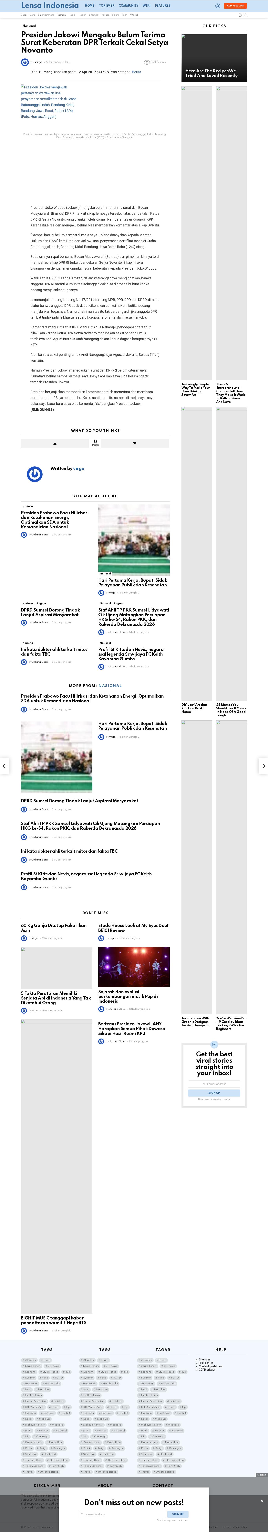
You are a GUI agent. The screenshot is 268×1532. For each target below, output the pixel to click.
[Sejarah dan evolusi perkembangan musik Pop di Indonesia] (134, 967)
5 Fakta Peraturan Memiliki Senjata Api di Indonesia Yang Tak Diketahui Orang (56, 998)
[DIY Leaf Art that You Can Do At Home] (196, 554)
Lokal (28, 1419)
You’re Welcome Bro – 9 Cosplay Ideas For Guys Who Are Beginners (231, 1024)
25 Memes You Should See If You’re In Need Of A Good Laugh (231, 710)
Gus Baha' (31, 1383)
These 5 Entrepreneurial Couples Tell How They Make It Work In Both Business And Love (230, 393)
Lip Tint (65, 1413)
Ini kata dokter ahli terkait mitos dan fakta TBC (69, 851)
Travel (29, 1472)
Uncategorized (49, 1472)
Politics (105, 15)
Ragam (41, 603)
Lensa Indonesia (50, 6)
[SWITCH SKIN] (240, 15)
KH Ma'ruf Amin (34, 1407)
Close (262, 1501)
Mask (28, 1430)
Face (45, 1378)
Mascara (57, 1425)
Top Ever (106, 5)
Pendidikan (56, 1442)
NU (27, 1436)
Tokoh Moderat (34, 1466)
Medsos (43, 1430)
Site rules (205, 1359)
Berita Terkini (33, 1366)
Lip (68, 1407)
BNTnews (53, 1366)
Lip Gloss (48, 1413)
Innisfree (59, 1401)
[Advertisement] (95, 170)
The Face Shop (58, 1460)
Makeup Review (35, 1425)
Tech (124, 15)
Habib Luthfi (52, 1383)
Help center (206, 1362)
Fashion (61, 15)
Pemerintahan (33, 1442)
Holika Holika (33, 1395)
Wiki (146, 5)
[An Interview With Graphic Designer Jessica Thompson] (196, 867)
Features (162, 5)
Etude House (50, 1372)
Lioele (55, 1407)
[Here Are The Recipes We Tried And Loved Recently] (214, 58)
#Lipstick (30, 1360)
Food (72, 15)
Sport (115, 15)
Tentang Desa (33, 1460)
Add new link (235, 6)
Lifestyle (93, 15)
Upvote (55, 443)
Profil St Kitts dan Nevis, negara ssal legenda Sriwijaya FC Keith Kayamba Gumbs (131, 654)
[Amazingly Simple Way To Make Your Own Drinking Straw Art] (196, 233)
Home (89, 5)
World (134, 15)
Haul (28, 1389)
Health (82, 15)
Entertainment (46, 15)
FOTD (59, 1378)
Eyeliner (30, 1378)
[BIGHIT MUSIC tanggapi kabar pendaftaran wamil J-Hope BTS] (56, 1167)
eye (67, 1372)
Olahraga (42, 1436)
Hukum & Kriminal (35, 1401)
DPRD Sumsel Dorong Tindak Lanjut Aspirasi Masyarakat (79, 801)
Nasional (28, 506)
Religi (42, 1448)
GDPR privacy (207, 1369)
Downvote (135, 443)
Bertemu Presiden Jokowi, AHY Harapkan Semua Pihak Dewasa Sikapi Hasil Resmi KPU (131, 1029)
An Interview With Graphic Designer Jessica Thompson (195, 1022)
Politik (28, 1448)
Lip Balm (30, 1413)
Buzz (23, 15)
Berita (136, 72)
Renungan (59, 1448)
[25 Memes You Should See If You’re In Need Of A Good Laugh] (231, 554)
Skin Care (31, 1454)
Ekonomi (30, 1372)
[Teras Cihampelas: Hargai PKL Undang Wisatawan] (263, 766)
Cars (32, 15)
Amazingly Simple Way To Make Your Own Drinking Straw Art (195, 390)
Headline (43, 1389)
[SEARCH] (245, 15)
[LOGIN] (217, 6)
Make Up (44, 1419)
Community (128, 5)
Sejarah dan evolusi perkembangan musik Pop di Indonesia (128, 997)
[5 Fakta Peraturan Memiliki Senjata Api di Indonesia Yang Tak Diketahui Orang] (56, 968)
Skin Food (50, 1454)
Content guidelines (210, 1366)
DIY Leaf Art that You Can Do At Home (194, 708)
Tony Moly (57, 1466)
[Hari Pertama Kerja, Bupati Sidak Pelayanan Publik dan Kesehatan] (134, 540)
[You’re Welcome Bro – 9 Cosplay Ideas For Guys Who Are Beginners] (231, 867)
